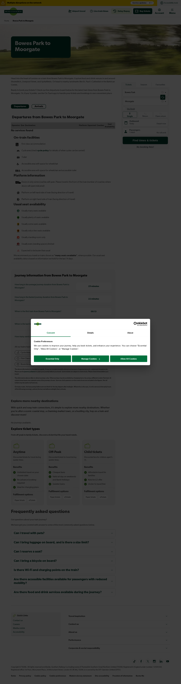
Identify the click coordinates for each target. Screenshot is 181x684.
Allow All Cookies (128, 359)
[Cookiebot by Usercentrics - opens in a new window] (135, 324)
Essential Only (52, 359)
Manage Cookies (89, 359)
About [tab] (130, 333)
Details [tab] (90, 333)
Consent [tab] (51, 333)
